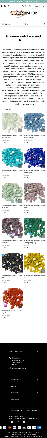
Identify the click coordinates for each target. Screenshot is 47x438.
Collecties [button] (15, 379)
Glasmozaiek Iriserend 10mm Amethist (12, 242)
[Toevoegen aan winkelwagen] (20, 130)
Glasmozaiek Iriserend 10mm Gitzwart (12, 277)
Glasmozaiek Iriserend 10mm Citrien (34, 277)
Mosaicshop (15, 416)
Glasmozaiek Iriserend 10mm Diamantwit (12, 136)
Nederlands (38, 6)
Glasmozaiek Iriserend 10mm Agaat (12, 312)
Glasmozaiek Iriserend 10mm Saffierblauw (34, 172)
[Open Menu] (5, 20)
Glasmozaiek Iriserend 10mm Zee (12, 172)
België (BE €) (31, 410)
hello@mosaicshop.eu (19, 368)
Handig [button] (13, 386)
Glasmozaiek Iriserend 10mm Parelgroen (12, 207)
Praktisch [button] (14, 392)
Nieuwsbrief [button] (15, 399)
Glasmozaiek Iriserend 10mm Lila (34, 207)
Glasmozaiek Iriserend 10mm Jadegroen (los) (34, 242)
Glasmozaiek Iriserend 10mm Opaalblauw (34, 136)
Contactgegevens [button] (15, 351)
